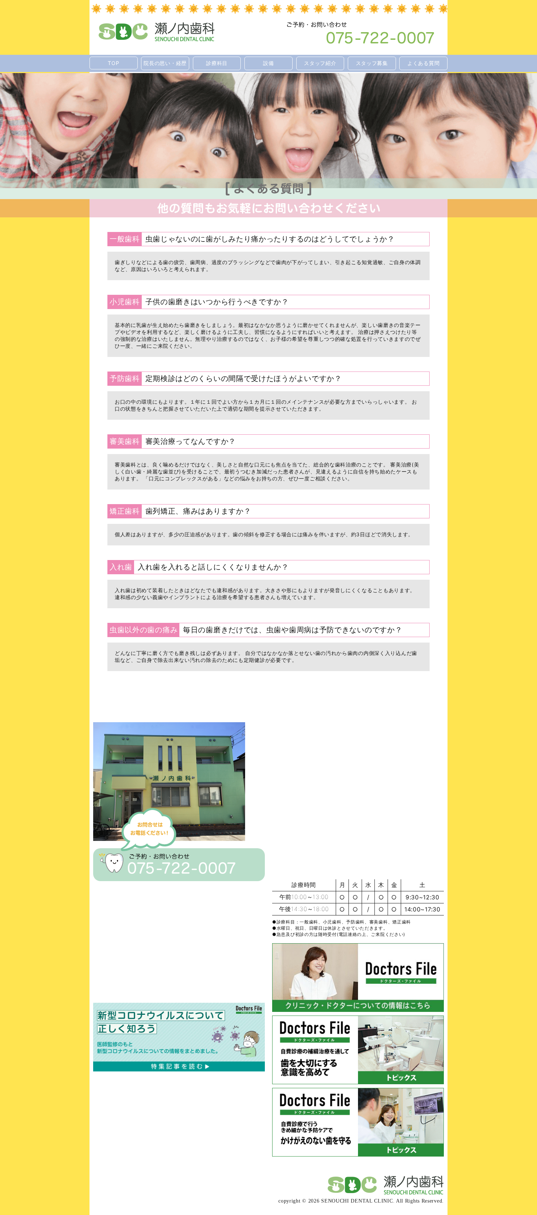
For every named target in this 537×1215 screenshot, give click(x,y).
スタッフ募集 (372, 63)
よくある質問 (423, 63)
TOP (113, 63)
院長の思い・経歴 (165, 63)
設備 (268, 63)
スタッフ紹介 (320, 63)
